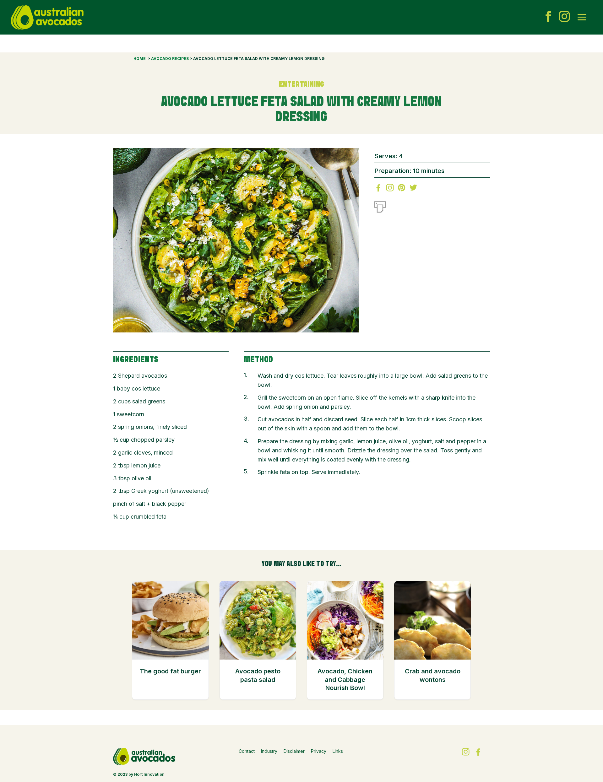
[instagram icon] (564, 17)
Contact (247, 751)
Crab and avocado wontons (432, 675)
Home (139, 58)
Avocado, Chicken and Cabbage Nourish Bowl (345, 679)
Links (338, 751)
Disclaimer (294, 751)
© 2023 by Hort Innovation (139, 774)
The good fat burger (170, 671)
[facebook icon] (548, 17)
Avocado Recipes (170, 58)
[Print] (380, 206)
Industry (269, 751)
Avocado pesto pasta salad (257, 675)
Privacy (318, 751)
